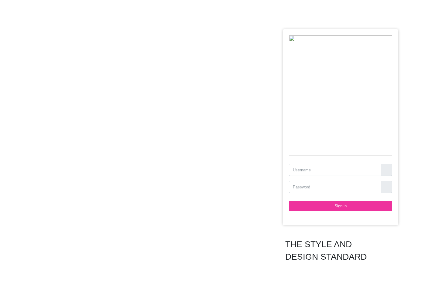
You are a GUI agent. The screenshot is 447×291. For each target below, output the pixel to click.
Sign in (340, 206)
